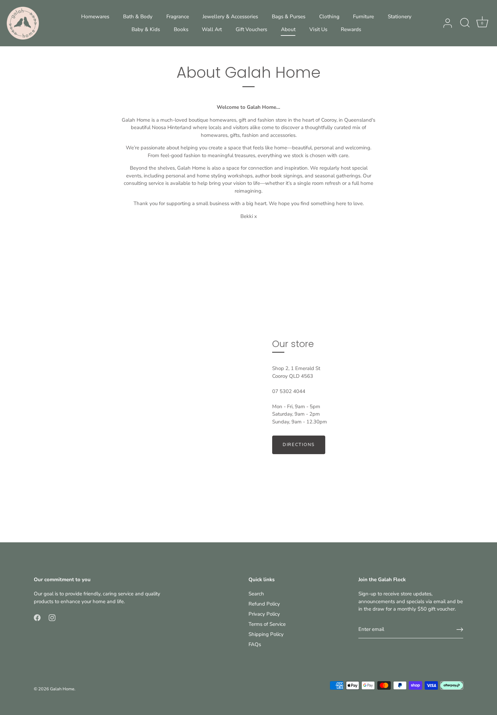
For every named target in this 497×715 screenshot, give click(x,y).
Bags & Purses (288, 16)
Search (256, 593)
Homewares (95, 16)
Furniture (363, 16)
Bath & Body (137, 16)
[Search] (464, 23)
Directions (299, 445)
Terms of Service (267, 624)
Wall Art (212, 29)
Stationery (399, 16)
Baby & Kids (146, 29)
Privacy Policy (264, 614)
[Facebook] (37, 617)
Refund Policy (264, 603)
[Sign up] (459, 629)
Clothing (329, 16)
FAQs (255, 644)
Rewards (351, 29)
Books (181, 29)
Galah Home (62, 689)
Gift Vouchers (251, 29)
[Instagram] (52, 617)
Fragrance (177, 16)
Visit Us (318, 29)
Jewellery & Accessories (230, 16)
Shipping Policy (266, 634)
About (288, 29)
